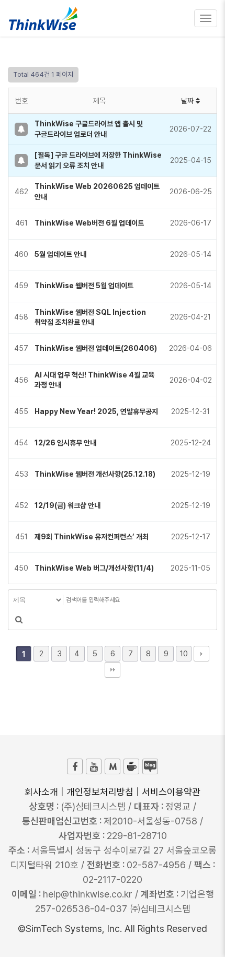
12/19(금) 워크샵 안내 (67, 505)
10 (184, 653)
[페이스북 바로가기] (75, 766)
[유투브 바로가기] (94, 766)
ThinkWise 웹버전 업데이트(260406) (96, 348)
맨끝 (112, 670)
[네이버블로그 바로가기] (150, 766)
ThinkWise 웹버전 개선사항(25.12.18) (95, 474)
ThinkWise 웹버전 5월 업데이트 (84, 285)
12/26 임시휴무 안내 (65, 443)
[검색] (18, 620)
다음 (201, 653)
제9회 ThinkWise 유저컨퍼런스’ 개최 (92, 537)
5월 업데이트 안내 (60, 254)
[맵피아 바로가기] (112, 766)
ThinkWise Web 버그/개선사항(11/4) (94, 568)
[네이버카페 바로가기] (131, 766)
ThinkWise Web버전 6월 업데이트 (89, 223)
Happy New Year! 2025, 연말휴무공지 (96, 411)
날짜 (188, 101)
